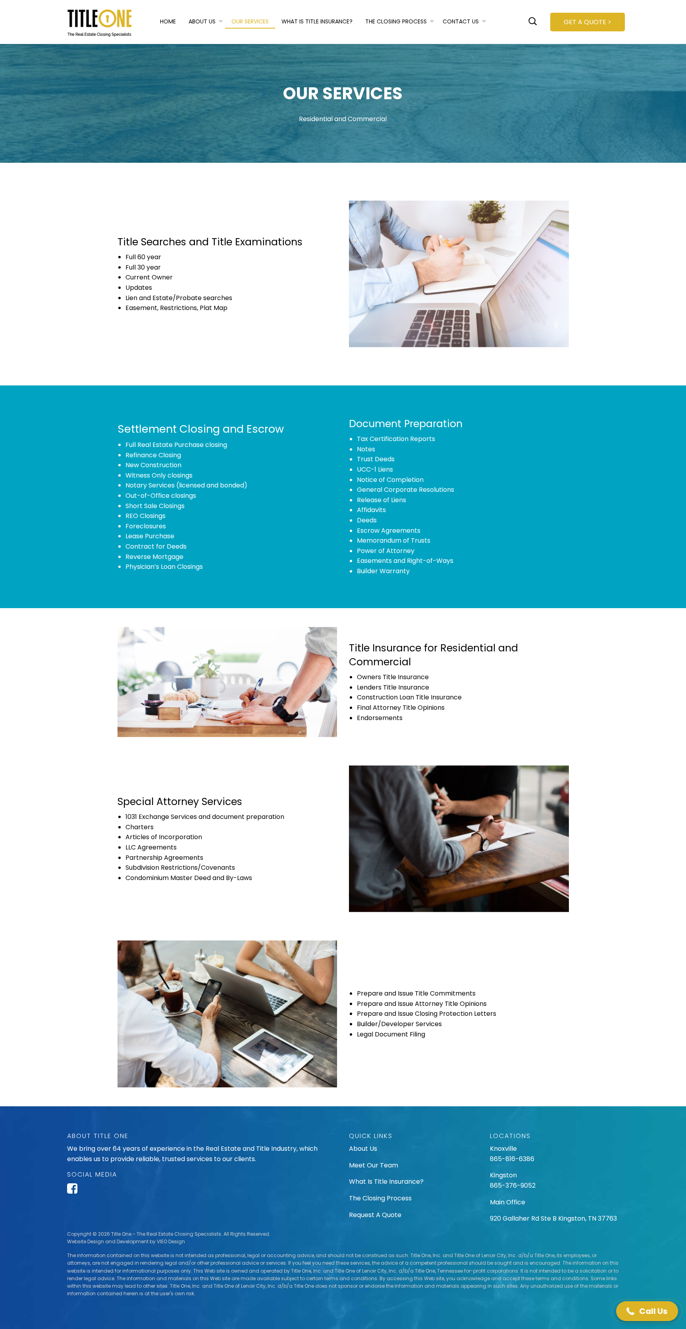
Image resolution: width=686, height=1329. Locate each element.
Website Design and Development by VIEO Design (126, 1241)
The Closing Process (380, 1198)
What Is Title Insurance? (386, 1181)
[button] (647, 1311)
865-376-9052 (513, 1185)
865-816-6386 (513, 1158)
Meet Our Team (373, 1165)
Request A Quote (375, 1214)
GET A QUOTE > (587, 22)
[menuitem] (168, 21)
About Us (363, 1148)
